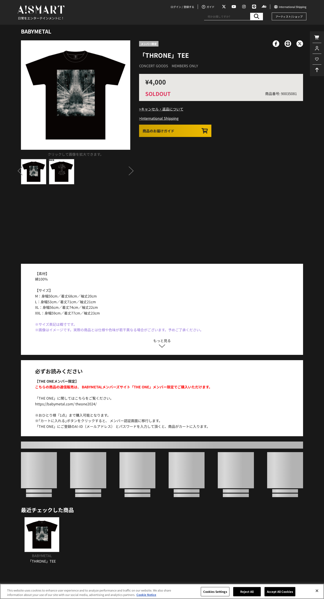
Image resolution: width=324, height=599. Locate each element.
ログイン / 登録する (182, 7)
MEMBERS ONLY (185, 65)
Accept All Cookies (280, 592)
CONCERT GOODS (153, 65)
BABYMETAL (36, 31)
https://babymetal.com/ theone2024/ (66, 403)
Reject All (247, 592)
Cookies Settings (215, 592)
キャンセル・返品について (162, 109)
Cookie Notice (146, 594)
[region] (162, 591)
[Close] (317, 591)
